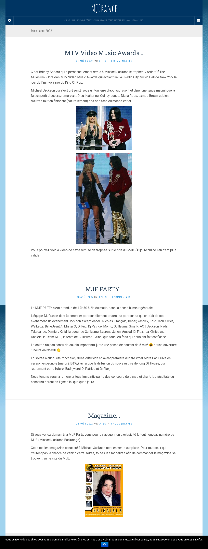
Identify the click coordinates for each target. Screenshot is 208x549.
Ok (104, 544)
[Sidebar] (9, 20)
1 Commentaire (121, 297)
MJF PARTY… (104, 289)
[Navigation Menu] (198, 20)
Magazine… (104, 415)
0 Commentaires (121, 61)
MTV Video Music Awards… (104, 53)
